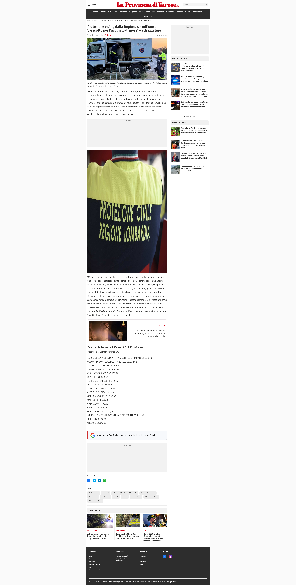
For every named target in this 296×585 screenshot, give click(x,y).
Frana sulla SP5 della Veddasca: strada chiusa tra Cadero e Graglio (127, 536)
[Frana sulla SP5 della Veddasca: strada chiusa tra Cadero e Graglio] (128, 526)
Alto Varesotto (158, 12)
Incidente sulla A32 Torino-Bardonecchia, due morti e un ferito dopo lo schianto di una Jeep (193, 144)
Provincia (170, 12)
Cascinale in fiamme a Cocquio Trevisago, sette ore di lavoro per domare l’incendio (150, 333)
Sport (187, 12)
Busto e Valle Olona (108, 12)
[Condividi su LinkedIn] (99, 481)
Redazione (143, 556)
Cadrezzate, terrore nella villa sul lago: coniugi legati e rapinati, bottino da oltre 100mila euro (194, 104)
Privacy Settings (171, 582)
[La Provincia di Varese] (148, 4)
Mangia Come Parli (122, 556)
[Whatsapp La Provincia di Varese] (104, 481)
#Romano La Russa (95, 501)
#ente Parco (93, 497)
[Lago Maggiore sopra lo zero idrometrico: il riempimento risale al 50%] (175, 174)
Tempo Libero (198, 12)
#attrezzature (93, 493)
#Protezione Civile (151, 497)
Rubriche (148, 16)
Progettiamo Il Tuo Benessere (122, 560)
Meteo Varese (189, 117)
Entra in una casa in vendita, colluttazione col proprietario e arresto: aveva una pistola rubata (194, 78)
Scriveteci (143, 559)
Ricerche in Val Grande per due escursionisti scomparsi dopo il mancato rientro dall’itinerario (194, 130)
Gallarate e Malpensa (128, 12)
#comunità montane (148, 493)
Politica (180, 12)
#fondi (115, 497)
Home (89, 21)
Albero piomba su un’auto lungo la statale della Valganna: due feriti (99, 536)
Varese (95, 12)
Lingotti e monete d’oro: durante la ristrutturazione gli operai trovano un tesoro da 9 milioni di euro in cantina (194, 67)
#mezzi (124, 497)
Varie (95, 21)
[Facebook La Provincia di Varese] (88, 481)
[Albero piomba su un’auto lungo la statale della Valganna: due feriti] (100, 527)
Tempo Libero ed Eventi (96, 570)
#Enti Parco (105, 497)
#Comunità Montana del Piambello (125, 493)
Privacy (142, 564)
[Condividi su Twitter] (94, 481)
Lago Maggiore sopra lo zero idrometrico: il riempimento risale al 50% (192, 168)
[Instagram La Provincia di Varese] (170, 558)
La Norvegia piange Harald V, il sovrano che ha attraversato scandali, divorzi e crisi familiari (194, 155)
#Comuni (105, 493)
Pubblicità (143, 562)
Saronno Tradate (94, 564)
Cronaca (91, 559)
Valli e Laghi (144, 12)
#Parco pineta (136, 497)
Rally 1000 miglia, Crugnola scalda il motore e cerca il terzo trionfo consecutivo (153, 537)
